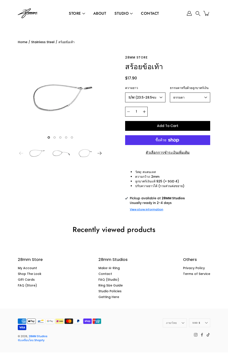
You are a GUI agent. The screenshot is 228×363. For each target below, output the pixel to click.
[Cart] (206, 13)
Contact (150, 13)
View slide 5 (72, 137)
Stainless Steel (43, 42)
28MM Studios (38, 336)
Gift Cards (26, 279)
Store (75, 13)
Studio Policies (110, 291)
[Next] (99, 153)
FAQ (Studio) (108, 279)
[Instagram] (196, 335)
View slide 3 (60, 137)
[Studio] (131, 13)
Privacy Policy (194, 268)
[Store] (83, 13)
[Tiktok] (208, 335)
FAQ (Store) (27, 285)
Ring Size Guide (110, 285)
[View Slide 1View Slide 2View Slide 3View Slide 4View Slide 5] (60, 97)
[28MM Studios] (28, 13)
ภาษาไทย (171, 323)
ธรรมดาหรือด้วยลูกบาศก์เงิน (189, 88)
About (99, 13)
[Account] (189, 13)
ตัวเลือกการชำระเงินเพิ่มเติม (168, 152)
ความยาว (131, 88)
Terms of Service (196, 274)
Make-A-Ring (109, 268)
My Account (27, 268)
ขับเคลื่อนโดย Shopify (31, 340)
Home (22, 42)
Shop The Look (29, 274)
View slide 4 (66, 137)
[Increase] (144, 112)
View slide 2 (54, 137)
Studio (121, 13)
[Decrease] (128, 112)
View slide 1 (49, 137)
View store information (146, 209)
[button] (197, 13)
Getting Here (108, 297)
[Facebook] (202, 335)
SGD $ (196, 323)
